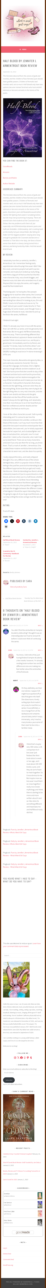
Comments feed (8, 1259)
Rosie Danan (8, 1205)
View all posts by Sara (18, 587)
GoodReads (7, 166)
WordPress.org (8, 1265)
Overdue (7, 1194)
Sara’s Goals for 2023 (10, 1179)
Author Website (9, 183)
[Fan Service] (40, 1208)
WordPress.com (26, 1284)
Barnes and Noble (10, 178)
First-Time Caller (9, 1211)
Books (12, 572)
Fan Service (8, 1202)
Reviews (17, 572)
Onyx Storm (8, 1220)
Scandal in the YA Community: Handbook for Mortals (11, 553)
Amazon (6, 172)
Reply (39, 625)
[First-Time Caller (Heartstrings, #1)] (40, 1216)
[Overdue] (40, 1199)
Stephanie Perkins (10, 1196)
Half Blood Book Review (11, 540)
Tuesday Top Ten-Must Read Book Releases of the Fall (33, 599)
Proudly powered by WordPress (19, 1282)
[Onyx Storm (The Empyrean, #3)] (40, 1226)
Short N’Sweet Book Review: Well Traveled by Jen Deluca (22, 1162)
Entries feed (7, 1254)
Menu (24, 49)
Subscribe (9, 1080)
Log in (5, 1248)
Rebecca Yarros (9, 1223)
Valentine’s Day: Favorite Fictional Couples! (17, 1154)
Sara (10, 650)
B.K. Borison (8, 1214)
